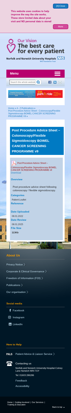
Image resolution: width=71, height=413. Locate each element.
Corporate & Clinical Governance (25, 271)
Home (11, 108)
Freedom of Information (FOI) (23, 278)
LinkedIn (55, 82)
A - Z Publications (25, 108)
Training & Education (16, 405)
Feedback (21, 380)
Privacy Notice (14, 264)
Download (16, 173)
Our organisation (16, 292)
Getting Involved (22, 402)
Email (60, 82)
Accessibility (22, 386)
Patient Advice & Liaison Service (33, 353)
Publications (13, 285)
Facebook (49, 82)
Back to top (57, 407)
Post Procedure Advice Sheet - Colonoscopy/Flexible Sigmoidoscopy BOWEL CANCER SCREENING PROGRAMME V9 (34, 114)
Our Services (38, 402)
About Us (13, 255)
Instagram (18, 317)
